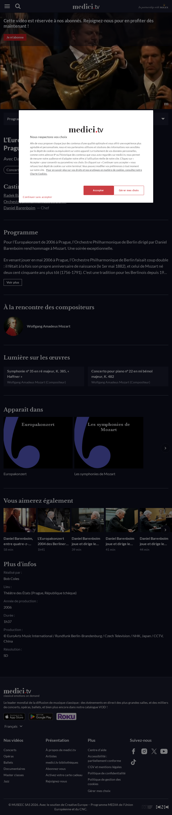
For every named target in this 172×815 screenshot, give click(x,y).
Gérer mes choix (129, 190)
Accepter (98, 190)
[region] (86, 156)
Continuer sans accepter (37, 197)
